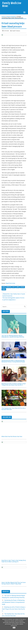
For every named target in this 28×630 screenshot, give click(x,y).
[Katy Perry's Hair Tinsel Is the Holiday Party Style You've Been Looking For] (14, 442)
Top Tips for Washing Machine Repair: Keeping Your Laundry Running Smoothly (13, 336)
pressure (22, 287)
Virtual (3, 289)
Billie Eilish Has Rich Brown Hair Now (12, 436)
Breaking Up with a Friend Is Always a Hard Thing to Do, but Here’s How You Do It (14, 384)
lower (17, 287)
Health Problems (11, 16)
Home (3, 16)
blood (3, 287)
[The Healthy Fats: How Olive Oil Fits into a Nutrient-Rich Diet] (14, 405)
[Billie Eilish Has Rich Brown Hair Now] (14, 421)
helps (13, 287)
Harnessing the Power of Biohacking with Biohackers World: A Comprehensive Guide (13, 361)
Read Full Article (10, 283)
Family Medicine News (11, 4)
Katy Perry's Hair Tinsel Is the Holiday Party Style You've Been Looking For (14, 561)
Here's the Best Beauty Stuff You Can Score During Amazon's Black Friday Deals (14, 583)
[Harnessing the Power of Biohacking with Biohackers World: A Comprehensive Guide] (14, 358)
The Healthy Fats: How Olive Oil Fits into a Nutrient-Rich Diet (13, 408)
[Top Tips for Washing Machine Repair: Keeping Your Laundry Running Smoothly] (14, 333)
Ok (14, 627)
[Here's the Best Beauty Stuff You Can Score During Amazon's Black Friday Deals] (14, 567)
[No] (26, 623)
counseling (8, 287)
